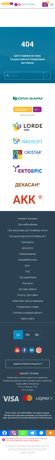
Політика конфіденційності (27, 312)
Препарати (27, 242)
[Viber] (13, 433)
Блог (27, 265)
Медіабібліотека (27, 259)
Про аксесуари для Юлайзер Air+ (27, 236)
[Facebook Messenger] (41, 433)
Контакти (27, 283)
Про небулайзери (27, 224)
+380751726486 (27, 4)
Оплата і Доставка (27, 295)
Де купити (27, 247)
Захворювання (27, 253)
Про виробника (27, 277)
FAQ (27, 271)
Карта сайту (27, 318)
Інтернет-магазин (27, 218)
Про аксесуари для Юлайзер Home (28, 230)
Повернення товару (27, 306)
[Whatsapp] (23, 433)
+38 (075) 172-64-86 (28, 373)
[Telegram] (32, 433)
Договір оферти (27, 289)
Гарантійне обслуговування (27, 300)
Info (16, 4)
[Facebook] (4, 433)
